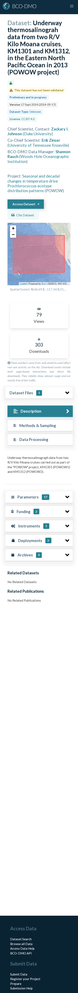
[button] (13, 228)
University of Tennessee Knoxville (38, 145)
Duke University (38, 133)
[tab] (40, 411)
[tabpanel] (39, 466)
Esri (44, 283)
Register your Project (25, 979)
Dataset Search (21, 939)
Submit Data (18, 974)
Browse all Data (21, 944)
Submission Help (21, 988)
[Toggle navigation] (72, 6)
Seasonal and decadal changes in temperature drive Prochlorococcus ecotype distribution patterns (33, 183)
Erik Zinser (51, 140)
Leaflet (23, 283)
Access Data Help (22, 948)
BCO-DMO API (21, 953)
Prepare (15, 983)
